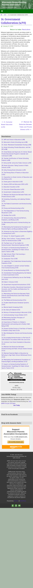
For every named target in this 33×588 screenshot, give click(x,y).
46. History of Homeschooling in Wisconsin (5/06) (16, 310)
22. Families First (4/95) (8, 213)
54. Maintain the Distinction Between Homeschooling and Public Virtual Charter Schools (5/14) (17, 347)
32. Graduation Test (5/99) (10, 257)
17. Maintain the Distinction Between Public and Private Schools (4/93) (25, 125)
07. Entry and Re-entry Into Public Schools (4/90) (16, 161)
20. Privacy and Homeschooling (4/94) (13, 206)
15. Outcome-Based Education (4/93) (7, 124)
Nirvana (16, 499)
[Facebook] (13, 504)
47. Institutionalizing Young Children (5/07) (14, 313)
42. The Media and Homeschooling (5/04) (14, 298)
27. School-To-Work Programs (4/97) (13, 234)
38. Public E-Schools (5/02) (10, 280)
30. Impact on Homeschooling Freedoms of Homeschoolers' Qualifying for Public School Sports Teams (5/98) (15, 248)
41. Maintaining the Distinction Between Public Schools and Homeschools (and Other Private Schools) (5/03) (16, 294)
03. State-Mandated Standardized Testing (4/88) (16, 143)
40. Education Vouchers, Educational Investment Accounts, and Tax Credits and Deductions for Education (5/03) (16, 287)
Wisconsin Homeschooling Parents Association (14, 3)
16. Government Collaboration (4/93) (13, 190)
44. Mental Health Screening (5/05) (12, 305)
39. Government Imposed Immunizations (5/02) (16, 283)
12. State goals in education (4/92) (12, 180)
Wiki (5, 15)
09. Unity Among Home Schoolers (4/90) (14, 168)
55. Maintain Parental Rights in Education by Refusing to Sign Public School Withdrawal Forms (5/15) (16, 353)
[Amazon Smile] (16, 504)
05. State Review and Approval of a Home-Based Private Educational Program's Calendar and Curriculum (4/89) (17, 152)
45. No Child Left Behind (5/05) (11, 308)
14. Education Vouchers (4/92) (10, 185)
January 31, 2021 (8, 26)
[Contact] (19, 504)
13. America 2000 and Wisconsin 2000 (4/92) (15, 182)
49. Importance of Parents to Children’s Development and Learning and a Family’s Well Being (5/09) (16, 322)
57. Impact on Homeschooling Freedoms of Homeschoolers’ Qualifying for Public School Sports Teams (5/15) (15, 364)
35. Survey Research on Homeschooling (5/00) (15, 268)
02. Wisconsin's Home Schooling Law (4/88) (14, 140)
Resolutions (26, 29)
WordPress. (23, 499)
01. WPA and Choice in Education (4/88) (13, 138)
